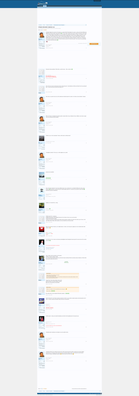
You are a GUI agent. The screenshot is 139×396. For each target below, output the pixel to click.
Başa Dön (98, 393)
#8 (86, 179)
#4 (86, 105)
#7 (86, 161)
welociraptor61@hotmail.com (49, 248)
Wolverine (54, 28)
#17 (86, 309)
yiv (39, 142)
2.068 (44, 265)
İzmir (44, 42)
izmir (44, 308)
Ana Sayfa (95, 393)
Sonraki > (45, 388)
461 (44, 247)
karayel (40, 262)
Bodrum (44, 325)
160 (44, 41)
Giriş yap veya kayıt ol (97, 0)
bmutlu (47, 309)
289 (44, 144)
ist (44, 248)
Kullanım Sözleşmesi (99, 394)
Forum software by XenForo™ (45, 394)
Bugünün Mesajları (40, 7)
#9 (86, 196)
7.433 (44, 211)
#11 (86, 222)
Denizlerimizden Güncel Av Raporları (45, 28)
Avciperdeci (41, 209)
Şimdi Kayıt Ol (94, 43)
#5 (86, 125)
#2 (86, 78)
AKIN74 (40, 233)
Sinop (44, 266)
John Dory (47, 78)
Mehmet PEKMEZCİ (40, 195)
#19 (86, 341)
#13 (86, 249)
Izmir (44, 145)
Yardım (93, 393)
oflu (39, 246)
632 (44, 78)
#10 (86, 210)
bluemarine (40, 322)
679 (44, 307)
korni (39, 178)
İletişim (90, 393)
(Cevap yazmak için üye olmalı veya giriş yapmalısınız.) (79, 388)
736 (44, 197)
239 (44, 324)
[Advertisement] (62, 16)
